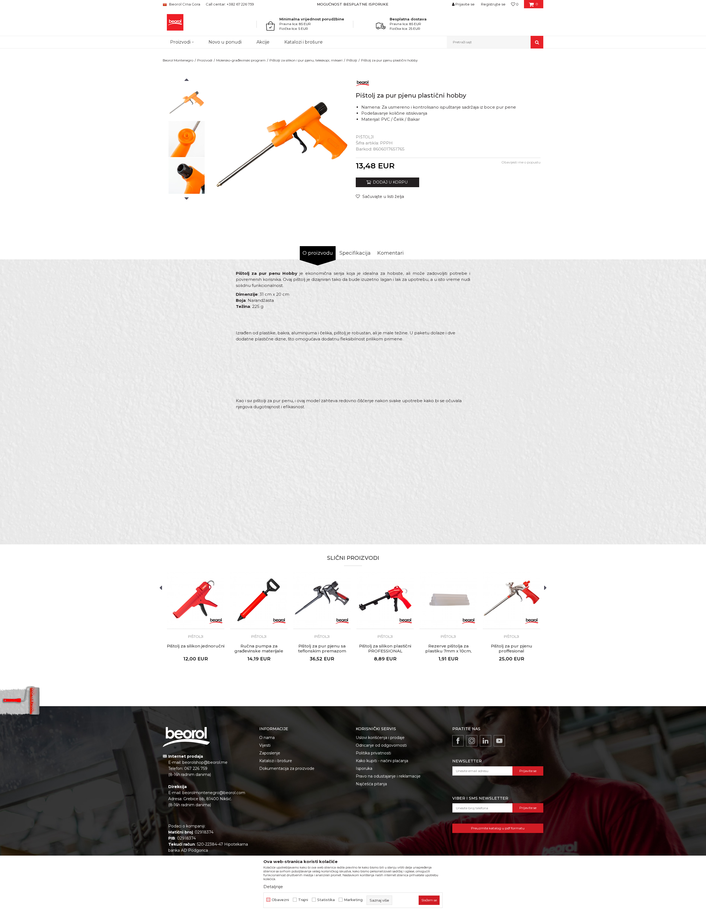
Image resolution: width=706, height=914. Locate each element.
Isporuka (364, 768)
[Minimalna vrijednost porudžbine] (272, 26)
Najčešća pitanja (371, 783)
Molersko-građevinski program (241, 60)
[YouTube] (499, 740)
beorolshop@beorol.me (205, 762)
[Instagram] (471, 740)
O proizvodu (318, 253)
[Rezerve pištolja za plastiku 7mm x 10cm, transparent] (448, 600)
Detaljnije (273, 886)
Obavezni (280, 900)
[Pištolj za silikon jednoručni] (195, 600)
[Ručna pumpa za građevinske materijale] (258, 600)
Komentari (390, 253)
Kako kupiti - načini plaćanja (382, 760)
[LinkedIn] (485, 740)
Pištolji (351, 60)
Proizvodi (204, 60)
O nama (267, 737)
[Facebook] (458, 740)
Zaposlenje (269, 753)
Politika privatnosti (373, 753)
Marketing (353, 900)
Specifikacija (355, 253)
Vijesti (265, 745)
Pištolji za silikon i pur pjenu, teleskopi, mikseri (306, 60)
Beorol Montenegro (178, 60)
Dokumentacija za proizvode (286, 768)
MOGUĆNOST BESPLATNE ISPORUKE (352, 4)
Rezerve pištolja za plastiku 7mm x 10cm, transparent (448, 651)
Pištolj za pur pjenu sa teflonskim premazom (322, 649)
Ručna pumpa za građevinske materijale (258, 649)
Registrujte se (493, 4)
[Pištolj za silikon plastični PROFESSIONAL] (385, 600)
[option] (353, 4)
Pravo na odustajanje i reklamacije (388, 776)
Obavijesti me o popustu (521, 162)
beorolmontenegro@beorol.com (213, 792)
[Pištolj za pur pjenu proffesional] (511, 600)
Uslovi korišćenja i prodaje (380, 737)
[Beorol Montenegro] (175, 22)
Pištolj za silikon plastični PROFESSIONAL (385, 649)
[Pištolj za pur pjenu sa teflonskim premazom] (322, 600)
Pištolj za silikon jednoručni (195, 646)
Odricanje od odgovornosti (381, 745)
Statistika (326, 900)
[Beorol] (363, 82)
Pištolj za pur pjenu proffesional (511, 649)
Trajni (303, 900)
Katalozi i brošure (275, 760)
